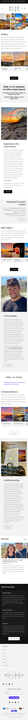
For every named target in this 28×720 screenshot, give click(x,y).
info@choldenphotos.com (11, 213)
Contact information (18, 717)
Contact (21, 219)
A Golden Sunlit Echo (17, 69)
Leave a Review (14, 638)
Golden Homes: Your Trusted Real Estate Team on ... (12, 561)
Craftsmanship (6, 665)
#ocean (17, 382)
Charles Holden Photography (10, 713)
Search (4, 650)
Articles (4, 656)
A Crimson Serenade (4, 69)
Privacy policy (14, 715)
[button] (2, 8)
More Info (8, 527)
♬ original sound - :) (14, 384)
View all (14, 78)
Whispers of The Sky (6, 259)
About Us (8, 191)
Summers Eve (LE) (6, 423)
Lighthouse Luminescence (17, 260)
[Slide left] (11, 74)
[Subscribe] (21, 692)
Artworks (5, 659)
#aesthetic (7, 384)
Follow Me (8, 365)
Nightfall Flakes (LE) (18, 423)
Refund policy (8, 715)
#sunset (14, 382)
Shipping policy (10, 717)
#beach (21, 382)
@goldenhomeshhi (8, 382)
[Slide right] (16, 74)
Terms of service (21, 715)
